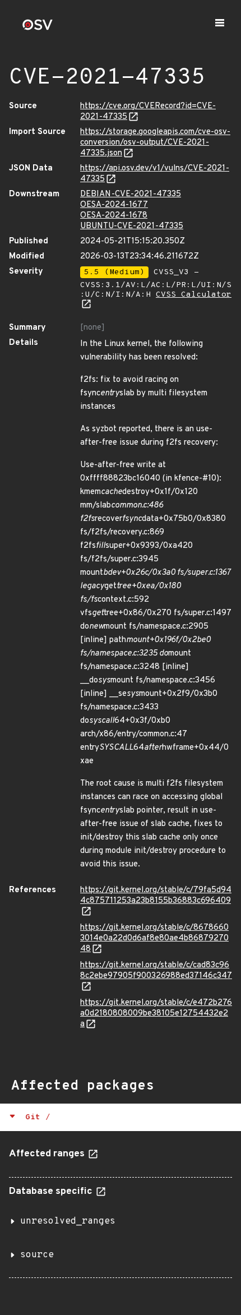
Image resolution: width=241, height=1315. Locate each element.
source (37, 1255)
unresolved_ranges (67, 1221)
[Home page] (37, 28)
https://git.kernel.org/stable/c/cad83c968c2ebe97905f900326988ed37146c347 (156, 970)
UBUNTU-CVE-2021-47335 (131, 226)
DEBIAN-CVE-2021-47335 (130, 194)
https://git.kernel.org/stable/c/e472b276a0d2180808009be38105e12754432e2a (156, 1014)
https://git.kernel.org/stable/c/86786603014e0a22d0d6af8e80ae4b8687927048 (154, 938)
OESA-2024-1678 (113, 215)
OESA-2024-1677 (114, 205)
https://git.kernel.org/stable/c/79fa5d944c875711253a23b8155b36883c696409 (155, 895)
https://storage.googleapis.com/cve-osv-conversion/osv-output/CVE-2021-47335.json (155, 143)
